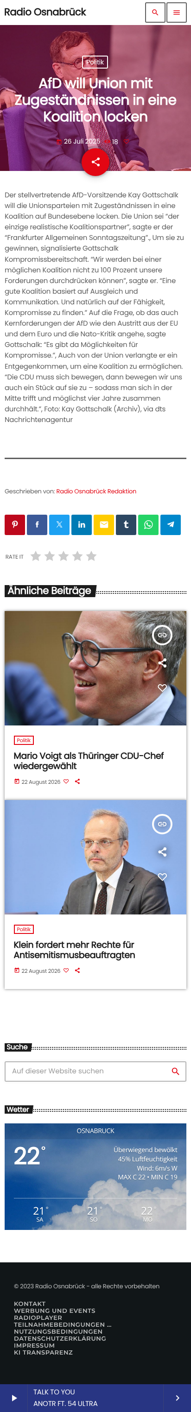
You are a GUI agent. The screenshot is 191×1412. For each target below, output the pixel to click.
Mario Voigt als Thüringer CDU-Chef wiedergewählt (89, 761)
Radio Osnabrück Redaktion (97, 491)
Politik (95, 62)
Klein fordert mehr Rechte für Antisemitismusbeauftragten (74, 950)
